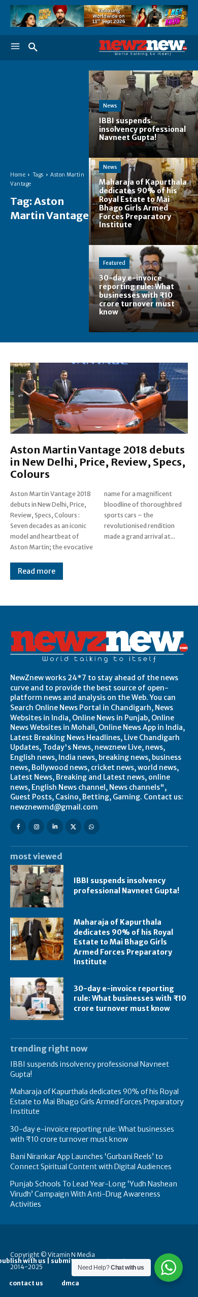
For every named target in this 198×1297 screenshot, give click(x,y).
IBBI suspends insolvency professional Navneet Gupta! (126, 885)
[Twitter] (73, 826)
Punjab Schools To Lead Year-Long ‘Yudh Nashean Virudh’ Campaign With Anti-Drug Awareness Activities (93, 1193)
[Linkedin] (54, 826)
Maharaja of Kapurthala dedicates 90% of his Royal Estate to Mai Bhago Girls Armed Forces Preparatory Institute (123, 942)
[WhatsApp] (92, 826)
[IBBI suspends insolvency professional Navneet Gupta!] (143, 114)
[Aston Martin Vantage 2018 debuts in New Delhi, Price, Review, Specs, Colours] (99, 398)
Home (17, 174)
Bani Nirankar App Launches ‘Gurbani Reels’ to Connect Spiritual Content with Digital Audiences (91, 1161)
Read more (36, 571)
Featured (114, 263)
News (110, 105)
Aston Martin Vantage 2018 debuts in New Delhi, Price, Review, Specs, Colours (97, 461)
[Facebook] (18, 826)
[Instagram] (36, 826)
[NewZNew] (143, 48)
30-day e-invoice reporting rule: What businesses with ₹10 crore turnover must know (130, 998)
